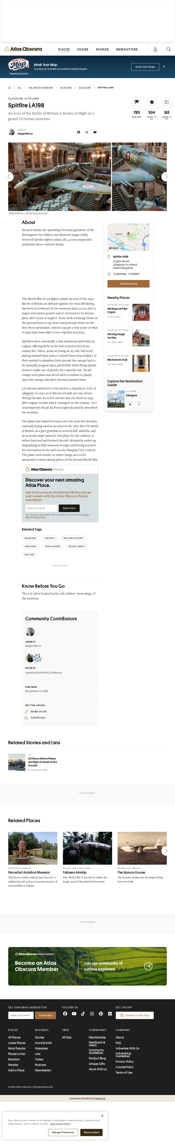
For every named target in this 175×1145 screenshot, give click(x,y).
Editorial (42, 1030)
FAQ (118, 1043)
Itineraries (41, 1048)
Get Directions (128, 283)
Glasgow (27, 393)
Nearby (13, 1064)
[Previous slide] (9, 177)
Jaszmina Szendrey (37, 672)
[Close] (102, 1115)
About (120, 1037)
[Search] (168, 49)
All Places (14, 1037)
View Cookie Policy (60, 1124)
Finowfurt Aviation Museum (29, 872)
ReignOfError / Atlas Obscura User (28, 213)
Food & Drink (43, 1043)
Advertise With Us (127, 1048)
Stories (39, 1037)
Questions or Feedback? (87, 1098)
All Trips (67, 1037)
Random (14, 1059)
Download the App (137, 1015)
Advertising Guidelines (123, 1054)
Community (98, 1030)
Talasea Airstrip (75, 872)
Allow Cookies (91, 1132)
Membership (97, 1037)
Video (39, 1059)
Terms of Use (40, 517)
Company (123, 1030)
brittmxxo (56, 672)
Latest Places (17, 1043)
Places (13, 1030)
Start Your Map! (145, 67)
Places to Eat (16, 1054)
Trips (65, 1030)
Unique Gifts (97, 1063)
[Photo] (141, 312)
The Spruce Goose (131, 872)
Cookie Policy (125, 1067)
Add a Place (16, 1070)
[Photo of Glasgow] (116, 399)
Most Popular (17, 1048)
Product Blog (97, 1058)
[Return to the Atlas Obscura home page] (24, 49)
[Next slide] (166, 177)
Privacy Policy (125, 1061)
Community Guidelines (96, 1051)
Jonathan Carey (39, 770)
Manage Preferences (63, 1132)
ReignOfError (25, 133)
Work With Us (98, 1069)
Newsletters (43, 1070)
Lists (37, 1054)
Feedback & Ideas (97, 1044)
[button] (136, 102)
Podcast (40, 1064)
